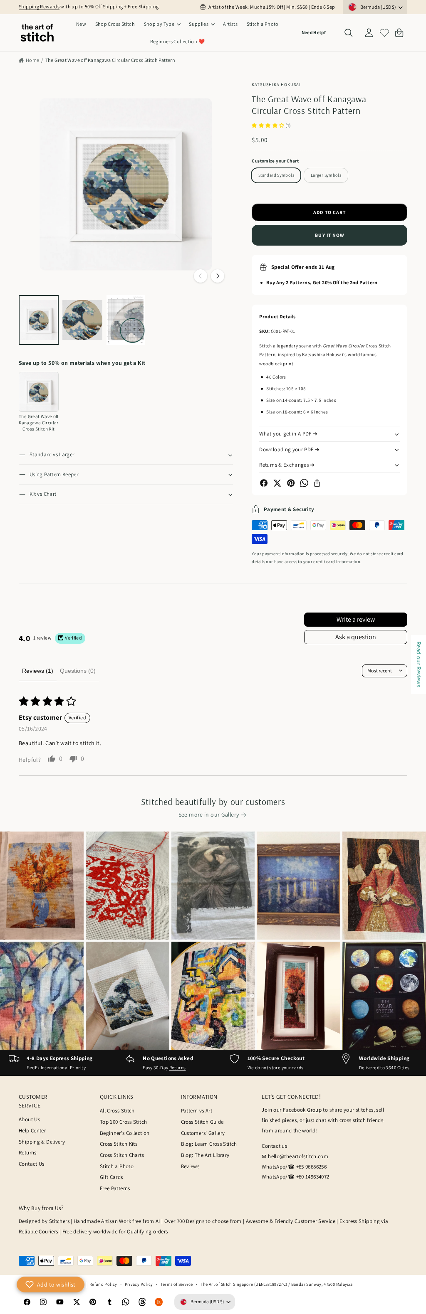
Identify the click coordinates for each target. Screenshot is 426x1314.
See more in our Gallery (208, 814)
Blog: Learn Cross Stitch (209, 1143)
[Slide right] (217, 276)
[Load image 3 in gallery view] (126, 320)
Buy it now (329, 235)
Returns (177, 1067)
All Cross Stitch (117, 1110)
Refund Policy (103, 1284)
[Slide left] (200, 276)
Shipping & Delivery (42, 1141)
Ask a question (355, 636)
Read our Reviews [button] (419, 664)
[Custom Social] (159, 1302)
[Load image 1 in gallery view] (39, 320)
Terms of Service (177, 1284)
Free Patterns (115, 1188)
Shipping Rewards (39, 6)
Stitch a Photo (117, 1166)
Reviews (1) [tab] (37, 670)
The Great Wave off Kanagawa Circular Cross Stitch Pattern (110, 60)
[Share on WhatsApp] (304, 482)
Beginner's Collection (125, 1133)
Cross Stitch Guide (202, 1121)
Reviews (190, 1166)
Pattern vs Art (196, 1110)
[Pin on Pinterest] (290, 482)
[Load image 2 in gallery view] (82, 320)
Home (33, 60)
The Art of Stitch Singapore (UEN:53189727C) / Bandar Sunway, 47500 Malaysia (276, 1284)
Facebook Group (302, 1109)
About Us (29, 1119)
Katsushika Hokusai (276, 84)
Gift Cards (111, 1177)
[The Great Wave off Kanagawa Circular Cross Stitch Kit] (39, 392)
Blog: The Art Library (205, 1155)
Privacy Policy (139, 1284)
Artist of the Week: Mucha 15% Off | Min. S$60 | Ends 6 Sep (271, 7)
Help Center (32, 1130)
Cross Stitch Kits (118, 1143)
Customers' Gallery (203, 1133)
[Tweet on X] (277, 482)
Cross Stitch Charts (122, 1155)
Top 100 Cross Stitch (123, 1121)
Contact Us (32, 1163)
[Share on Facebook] (263, 482)
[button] (162, 24)
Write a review (356, 619)
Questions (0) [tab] (78, 670)
